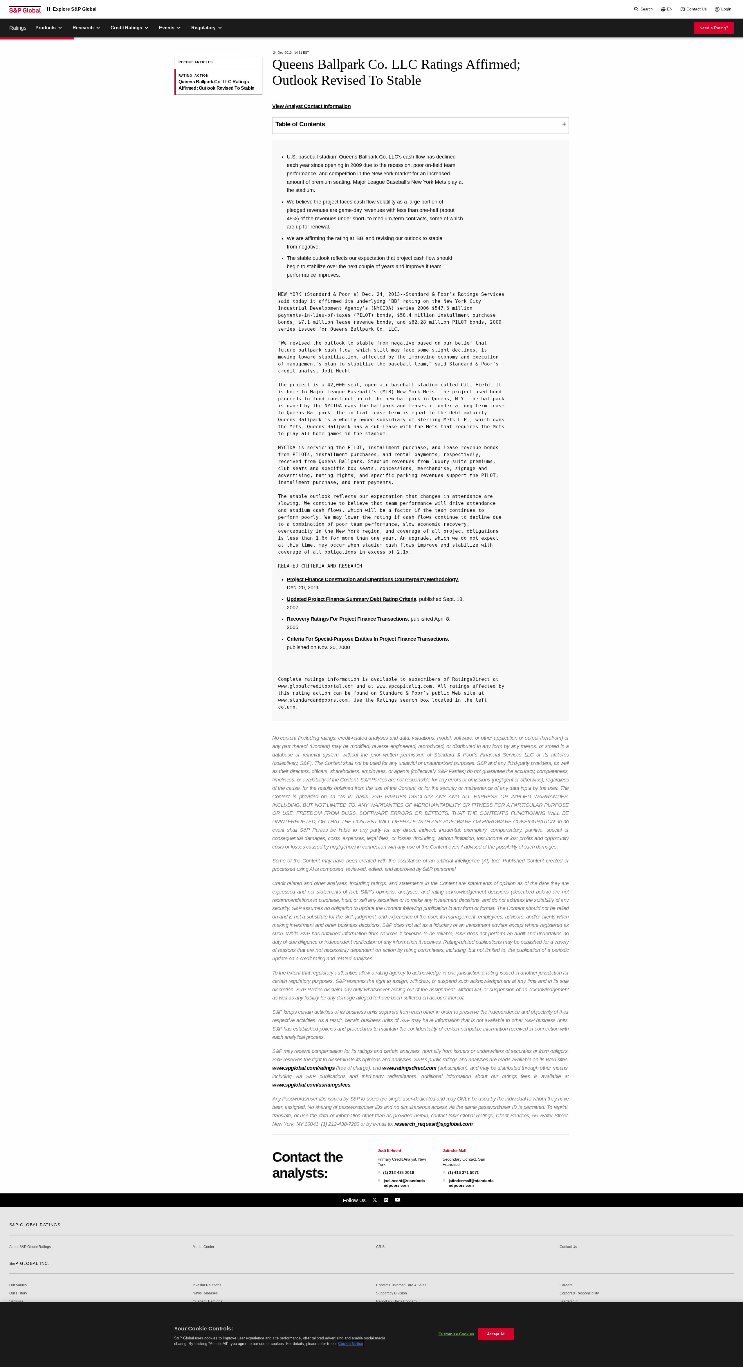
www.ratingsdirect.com (409, 1068)
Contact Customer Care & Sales (401, 1285)
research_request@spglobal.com (433, 1124)
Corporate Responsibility (579, 1293)
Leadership (569, 1301)
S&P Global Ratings (34, 1224)
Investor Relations (207, 1285)
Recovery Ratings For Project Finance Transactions (347, 619)
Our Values (18, 1285)
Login (726, 9)
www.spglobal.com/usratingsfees (311, 1085)
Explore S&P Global (74, 9)
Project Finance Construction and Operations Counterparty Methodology (372, 579)
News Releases (205, 1293)
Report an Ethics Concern (396, 1301)
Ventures (16, 1301)
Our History (18, 1293)
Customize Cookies (456, 1334)
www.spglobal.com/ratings (303, 1068)
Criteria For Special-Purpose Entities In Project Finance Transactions (367, 639)
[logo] (25, 9)
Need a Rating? (713, 28)
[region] (371, 1334)
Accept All (496, 1334)
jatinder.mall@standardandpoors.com (471, 1183)
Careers (566, 1285)
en (669, 9)
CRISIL (381, 1247)
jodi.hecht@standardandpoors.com (404, 1183)
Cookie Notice (350, 1343)
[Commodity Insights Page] (375, 1200)
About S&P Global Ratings (30, 1247)
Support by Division (391, 1293)
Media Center (203, 1247)
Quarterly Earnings (207, 1301)
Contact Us (696, 9)
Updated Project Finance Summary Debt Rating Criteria (351, 599)
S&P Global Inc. (29, 1263)
